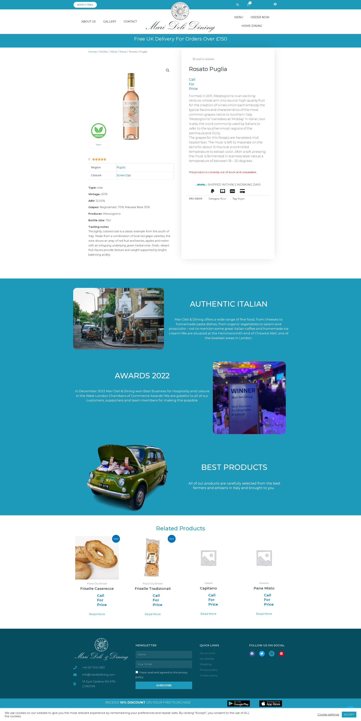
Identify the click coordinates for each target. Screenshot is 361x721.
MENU (238, 17)
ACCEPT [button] (349, 714)
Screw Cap (124, 175)
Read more (97, 614)
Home (92, 51)
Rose (122, 51)
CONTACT (130, 21)
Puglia (121, 167)
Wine (113, 51)
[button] (237, 5)
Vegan (241, 199)
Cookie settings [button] (328, 714)
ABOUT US (88, 21)
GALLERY (109, 21)
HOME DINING (252, 26)
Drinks (103, 51)
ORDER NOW (260, 17)
